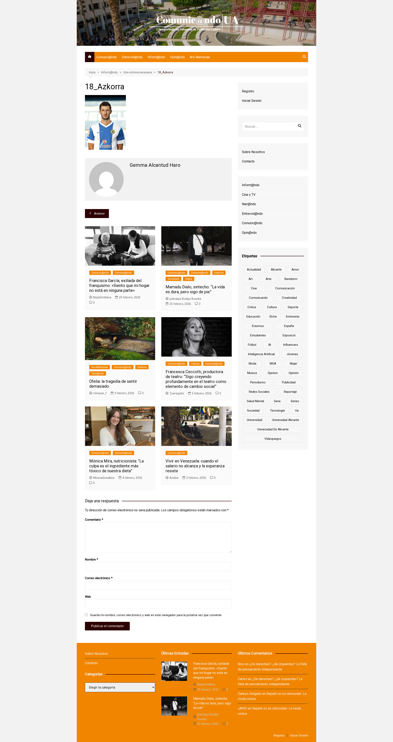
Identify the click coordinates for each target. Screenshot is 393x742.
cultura (272, 307)
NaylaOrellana (102, 297)
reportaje (290, 392)
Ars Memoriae (200, 57)
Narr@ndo (249, 204)
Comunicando (258, 298)
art (250, 279)
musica (252, 373)
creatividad (289, 298)
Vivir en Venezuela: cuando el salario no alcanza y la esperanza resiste (195, 466)
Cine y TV (248, 195)
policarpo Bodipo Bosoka (185, 298)
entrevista (292, 316)
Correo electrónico (99, 578)
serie (277, 401)
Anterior (99, 213)
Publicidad (289, 382)
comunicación (285, 288)
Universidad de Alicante (273, 429)
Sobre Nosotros (253, 152)
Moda (252, 363)
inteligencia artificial (261, 354)
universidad (254, 420)
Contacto (248, 161)
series (295, 401)
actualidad (254, 269)
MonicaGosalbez (104, 477)
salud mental (255, 401)
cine (254, 288)
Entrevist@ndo (132, 57)
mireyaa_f (100, 393)
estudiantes (258, 335)
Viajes (188, 278)
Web (88, 597)
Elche (273, 316)
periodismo (257, 382)
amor (295, 269)
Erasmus (258, 326)
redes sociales (259, 392)
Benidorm (291, 279)
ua (297, 410)
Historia (219, 272)
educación (253, 316)
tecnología (277, 410)
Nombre (91, 559)
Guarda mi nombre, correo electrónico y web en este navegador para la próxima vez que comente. (156, 615)
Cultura (195, 363)
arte (268, 279)
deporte (293, 307)
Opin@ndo (177, 57)
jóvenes (292, 354)
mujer (293, 363)
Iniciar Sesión (251, 101)
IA (269, 345)
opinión (294, 373)
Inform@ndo (156, 57)
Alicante (276, 269)
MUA (273, 363)
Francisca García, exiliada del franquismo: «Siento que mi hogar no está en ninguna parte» (119, 285)
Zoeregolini (176, 393)
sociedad (253, 410)
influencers (290, 345)
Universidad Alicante (285, 420)
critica (251, 307)
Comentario (94, 520)
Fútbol (252, 345)
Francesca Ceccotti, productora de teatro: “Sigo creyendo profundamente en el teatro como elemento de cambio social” (196, 379)
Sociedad (173, 278)
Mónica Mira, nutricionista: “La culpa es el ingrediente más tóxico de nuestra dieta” (116, 466)
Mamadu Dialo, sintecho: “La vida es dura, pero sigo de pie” (195, 289)
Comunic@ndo (106, 57)
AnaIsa (173, 477)
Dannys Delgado (249, 694)
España (289, 326)
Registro (248, 91)
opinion (273, 373)
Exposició (289, 335)
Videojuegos (272, 439)
